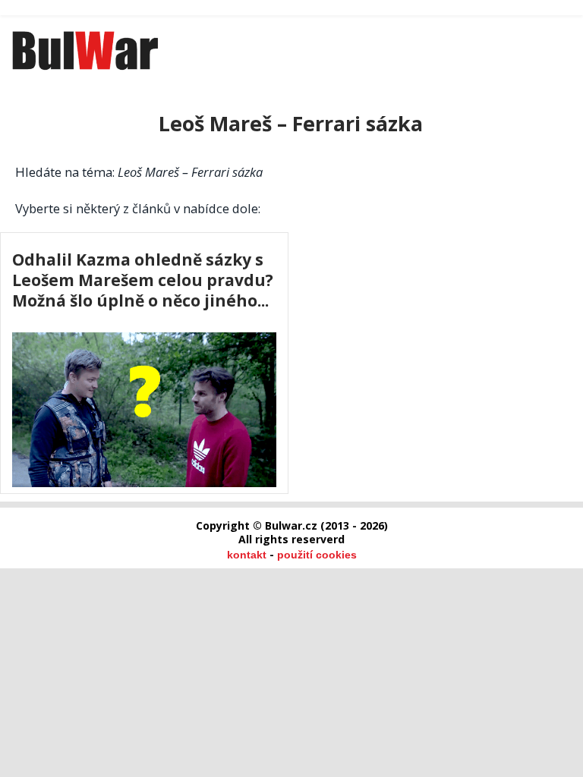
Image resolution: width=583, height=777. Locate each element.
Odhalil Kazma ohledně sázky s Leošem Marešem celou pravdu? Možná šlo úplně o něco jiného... (142, 279)
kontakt (246, 555)
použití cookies (317, 555)
